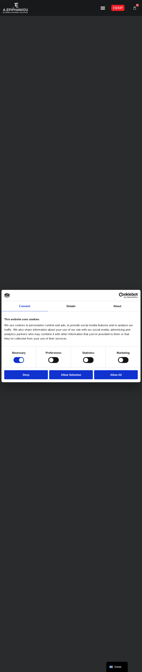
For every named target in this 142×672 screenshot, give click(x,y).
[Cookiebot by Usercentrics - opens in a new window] (121, 295)
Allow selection (71, 374)
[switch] (53, 360)
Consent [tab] (24, 306)
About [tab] (117, 306)
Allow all (116, 374)
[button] (102, 7)
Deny (26, 374)
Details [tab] (71, 306)
